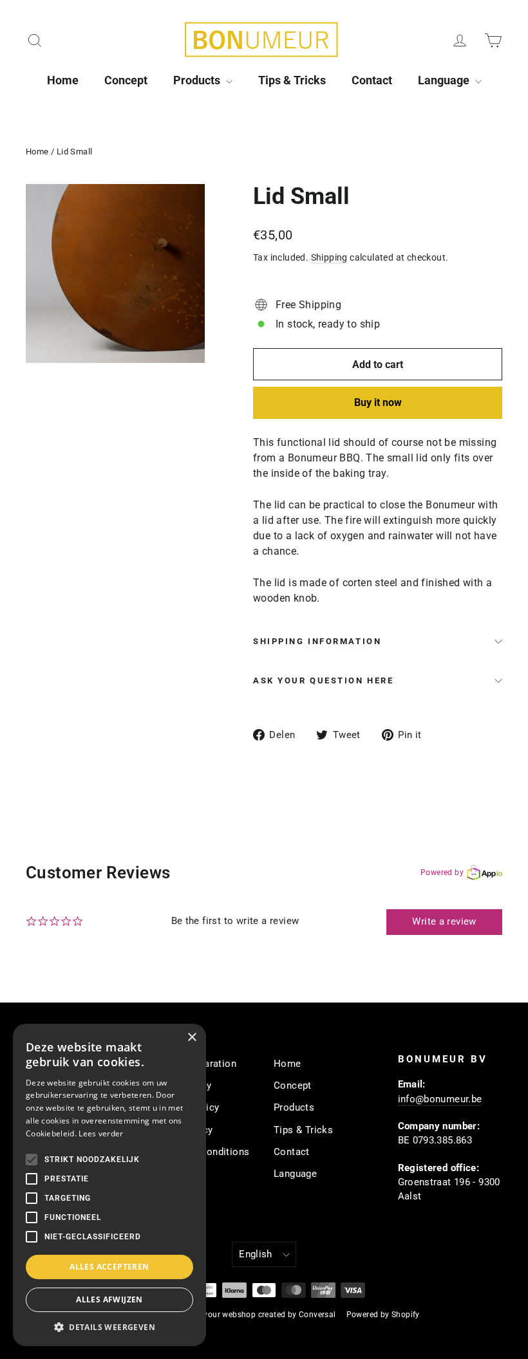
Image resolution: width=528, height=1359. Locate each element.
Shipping (329, 257)
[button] (109, 1326)
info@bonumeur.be (440, 1099)
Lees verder (101, 1133)
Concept (125, 80)
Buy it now (378, 402)
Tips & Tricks (292, 80)
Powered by (442, 872)
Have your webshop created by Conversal (258, 1314)
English (255, 1254)
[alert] (109, 1185)
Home (63, 80)
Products (198, 80)
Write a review (444, 921)
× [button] (191, 1037)
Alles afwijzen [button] (109, 1299)
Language (445, 80)
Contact (372, 80)
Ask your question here (323, 680)
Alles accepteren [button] (109, 1266)
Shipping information (317, 641)
